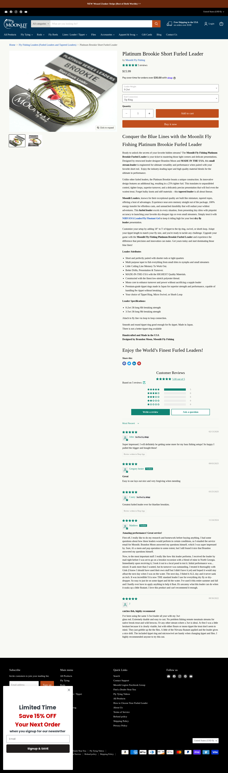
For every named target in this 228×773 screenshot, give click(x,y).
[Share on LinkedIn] (134, 363)
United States (212, 11)
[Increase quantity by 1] (149, 113)
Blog (159, 34)
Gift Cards (147, 34)
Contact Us (171, 34)
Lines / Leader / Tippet (74, 34)
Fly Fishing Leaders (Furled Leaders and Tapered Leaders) (47, 45)
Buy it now (170, 124)
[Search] (156, 23)
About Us (118, 707)
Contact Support (121, 680)
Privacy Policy (120, 725)
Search (116, 676)
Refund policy (120, 716)
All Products (10, 34)
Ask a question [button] (190, 412)
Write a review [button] (150, 412)
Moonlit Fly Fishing (135, 60)
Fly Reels (53, 34)
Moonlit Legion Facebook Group (129, 685)
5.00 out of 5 (178, 379)
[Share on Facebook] (124, 363)
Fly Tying (26, 34)
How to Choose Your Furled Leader (130, 703)
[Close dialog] (69, 690)
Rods (40, 34)
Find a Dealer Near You (124, 689)
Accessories (107, 34)
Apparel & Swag (127, 34)
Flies (93, 34)
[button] (130, 65)
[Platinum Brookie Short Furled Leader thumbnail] (17, 141)
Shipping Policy (121, 721)
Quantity (126, 106)
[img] (129, 432)
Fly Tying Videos (121, 694)
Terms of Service (121, 712)
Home (12, 45)
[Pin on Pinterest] (139, 363)
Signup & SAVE (38, 748)
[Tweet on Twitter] (129, 363)
